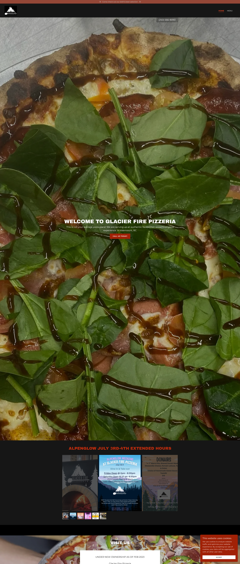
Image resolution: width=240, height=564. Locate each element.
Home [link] (221, 11)
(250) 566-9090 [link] (167, 19)
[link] (10, 10)
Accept (219, 557)
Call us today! (120, 236)
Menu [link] (229, 11)
